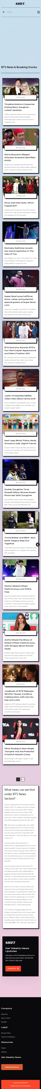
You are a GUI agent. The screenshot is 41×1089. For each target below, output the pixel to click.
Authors (4, 1052)
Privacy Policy (6, 1033)
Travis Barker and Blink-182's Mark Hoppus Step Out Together (19, 540)
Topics (3, 1048)
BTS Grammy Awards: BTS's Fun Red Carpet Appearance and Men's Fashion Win (20, 350)
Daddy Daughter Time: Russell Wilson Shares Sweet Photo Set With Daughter (20, 492)
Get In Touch (5, 1018)
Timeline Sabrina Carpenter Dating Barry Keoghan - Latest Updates (19, 107)
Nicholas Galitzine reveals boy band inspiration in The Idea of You (19, 251)
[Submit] (3, 12)
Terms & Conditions (8, 1037)
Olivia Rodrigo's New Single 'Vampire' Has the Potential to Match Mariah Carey (19, 751)
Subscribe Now (12, 1067)
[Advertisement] (20, 39)
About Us (4, 1014)
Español (4, 1022)
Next (23, 779)
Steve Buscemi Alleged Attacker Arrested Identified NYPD (19, 157)
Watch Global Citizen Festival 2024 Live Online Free (17, 589)
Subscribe (12, 968)
